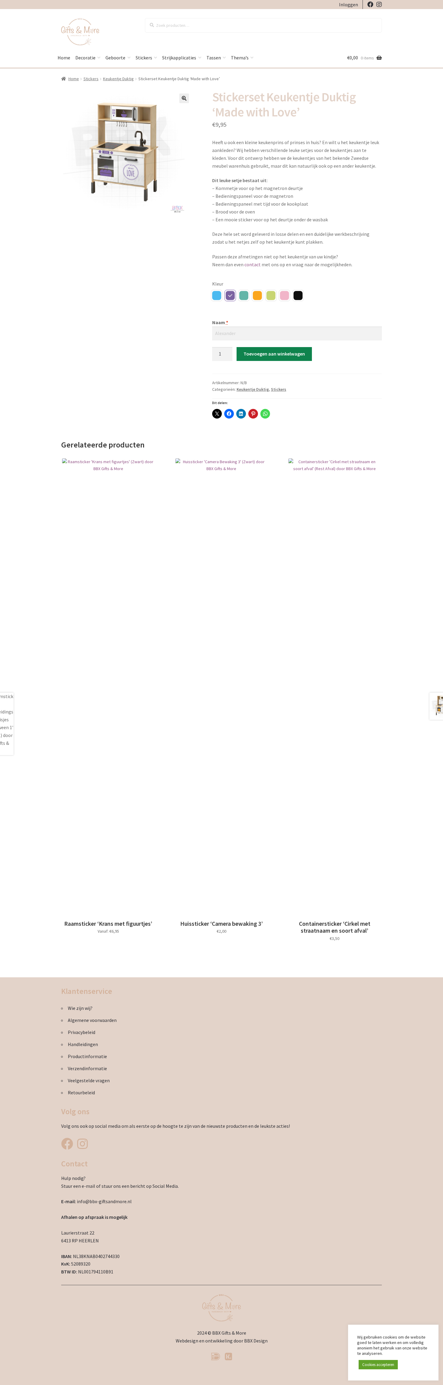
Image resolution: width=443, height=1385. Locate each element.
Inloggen (348, 5)
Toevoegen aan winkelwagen (274, 354)
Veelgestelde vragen (89, 1080)
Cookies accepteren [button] (378, 1364)
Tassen (213, 58)
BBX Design (256, 1341)
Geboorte (115, 58)
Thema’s (240, 58)
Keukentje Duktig (118, 78)
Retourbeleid (81, 1092)
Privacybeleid (81, 1032)
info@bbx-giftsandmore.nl (104, 1201)
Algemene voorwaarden (92, 1020)
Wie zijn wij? (80, 1008)
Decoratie (85, 58)
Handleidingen (83, 1044)
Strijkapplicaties (179, 58)
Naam (220, 322)
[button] (184, 98)
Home (64, 58)
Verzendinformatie (87, 1068)
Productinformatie (87, 1056)
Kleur (217, 284)
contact (252, 264)
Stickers (144, 58)
